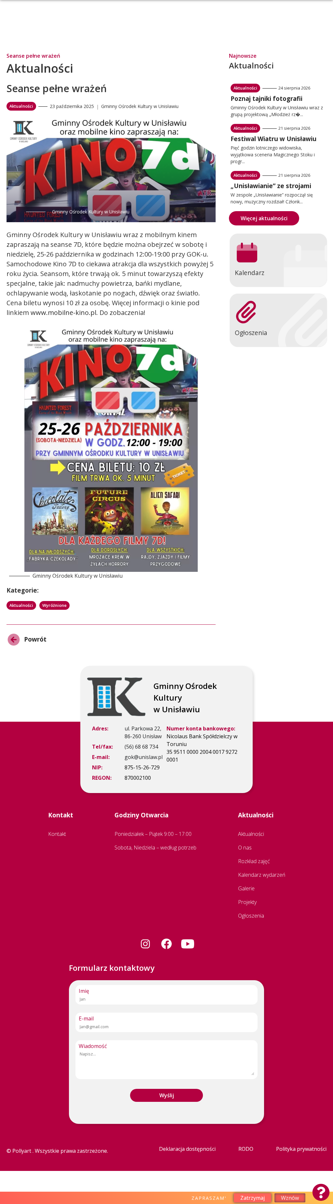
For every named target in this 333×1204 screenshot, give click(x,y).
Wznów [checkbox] (293, 1198)
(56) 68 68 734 (141, 747)
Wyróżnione (54, 605)
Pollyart (22, 1150)
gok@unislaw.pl (144, 757)
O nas (245, 847)
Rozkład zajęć (254, 861)
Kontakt (57, 833)
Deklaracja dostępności (187, 1148)
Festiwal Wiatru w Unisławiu (273, 139)
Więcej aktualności (264, 218)
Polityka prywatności (301, 1148)
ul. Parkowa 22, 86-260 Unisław (143, 732)
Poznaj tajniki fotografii (266, 98)
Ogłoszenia (251, 915)
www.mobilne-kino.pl (63, 312)
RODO (245, 1148)
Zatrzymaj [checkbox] (255, 1198)
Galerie (246, 888)
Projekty (247, 902)
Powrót (35, 639)
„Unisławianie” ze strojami (271, 186)
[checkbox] (321, 1193)
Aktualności (21, 106)
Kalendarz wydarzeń (261, 874)
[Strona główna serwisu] (116, 714)
